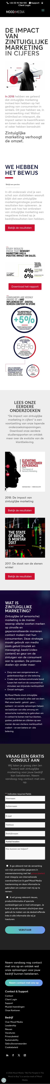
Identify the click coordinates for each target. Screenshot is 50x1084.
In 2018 (9, 96)
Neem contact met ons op (24, 982)
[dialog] (3, 1080)
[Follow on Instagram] (25, 1055)
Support (35, 2)
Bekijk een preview (13, 184)
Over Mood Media (14, 1022)
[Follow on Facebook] (13, 1055)
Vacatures (10, 1032)
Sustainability (11, 1040)
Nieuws (8, 1029)
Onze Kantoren (12, 1010)
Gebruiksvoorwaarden (16, 1043)
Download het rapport (25, 286)
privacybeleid (38, 873)
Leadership (10, 1025)
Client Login (24, 5)
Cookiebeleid (11, 1047)
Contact (9, 995)
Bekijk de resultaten (20, 227)
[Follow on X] (19, 1055)
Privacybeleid (11, 1036)
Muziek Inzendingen (15, 1006)
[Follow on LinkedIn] (7, 1055)
